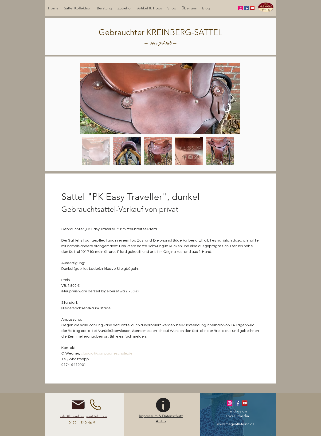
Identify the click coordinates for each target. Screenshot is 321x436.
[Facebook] (246, 8)
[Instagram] (240, 8)
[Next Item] (232, 98)
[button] (77, 8)
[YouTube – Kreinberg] (244, 403)
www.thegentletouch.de (235, 424)
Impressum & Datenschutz (161, 416)
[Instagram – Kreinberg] (229, 403)
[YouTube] (252, 8)
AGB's (161, 421)
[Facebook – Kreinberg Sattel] (237, 403)
